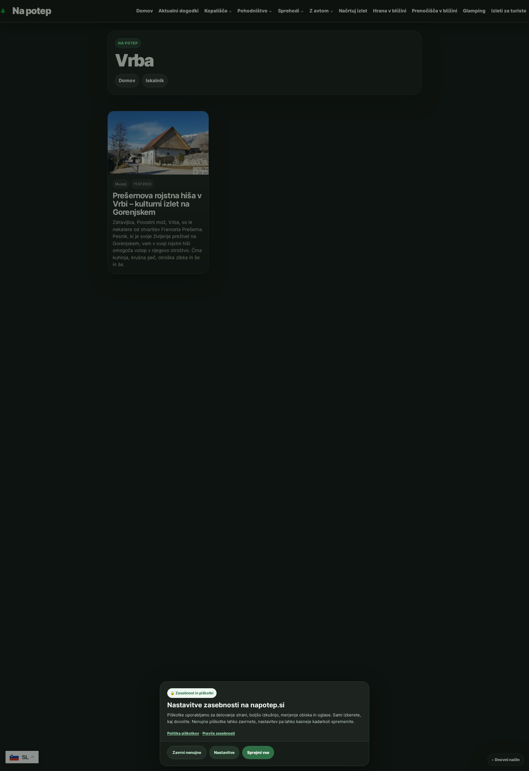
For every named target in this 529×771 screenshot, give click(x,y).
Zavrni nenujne (186, 752)
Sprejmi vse (258, 752)
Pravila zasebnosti (219, 733)
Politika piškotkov (183, 733)
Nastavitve (224, 752)
